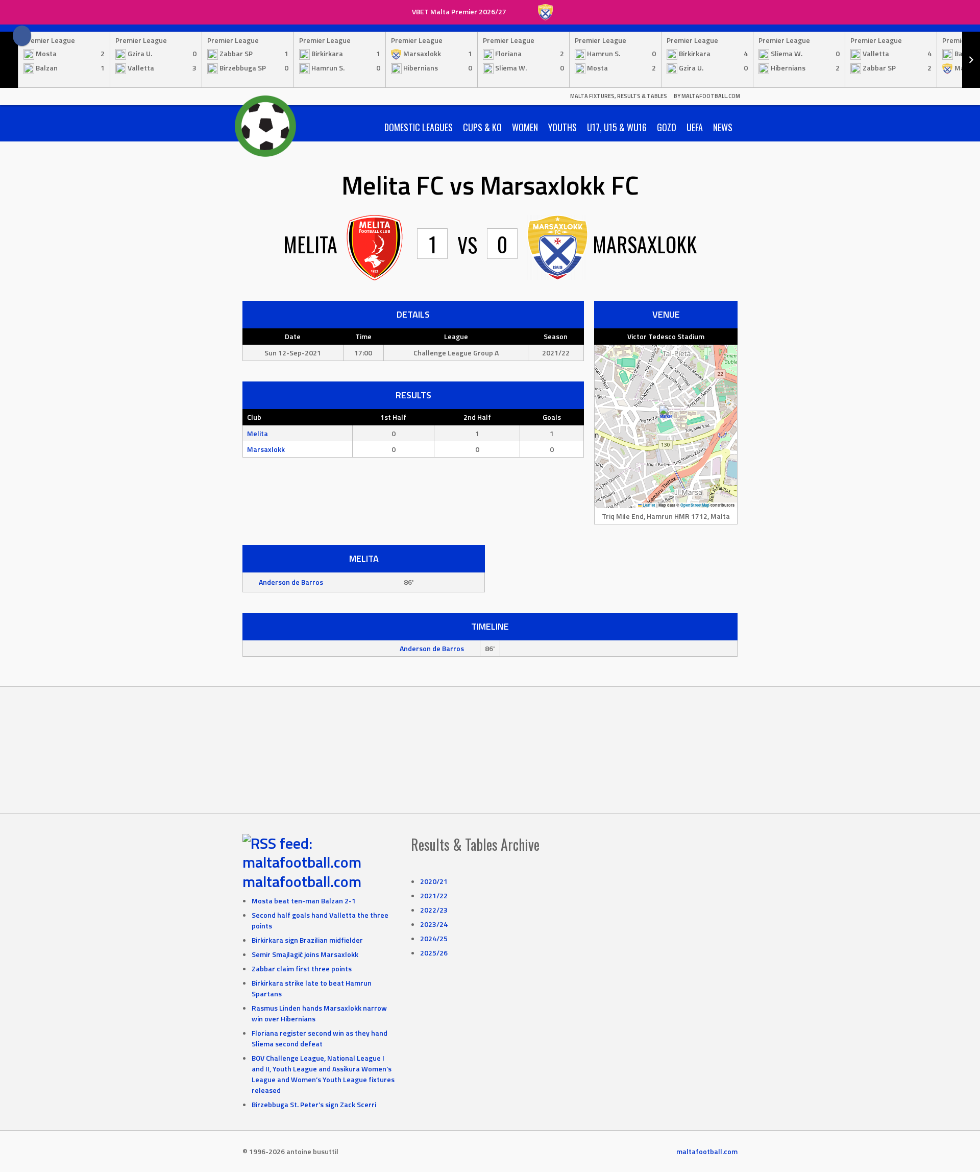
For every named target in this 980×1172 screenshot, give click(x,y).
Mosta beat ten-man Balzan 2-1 (304, 900)
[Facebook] (22, 36)
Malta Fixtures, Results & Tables (618, 96)
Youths (562, 127)
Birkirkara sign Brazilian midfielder (307, 940)
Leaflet (648, 505)
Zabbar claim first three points (302, 968)
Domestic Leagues (418, 127)
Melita (257, 433)
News (722, 127)
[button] (665, 415)
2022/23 (434, 909)
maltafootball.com (301, 881)
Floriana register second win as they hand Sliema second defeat (319, 1038)
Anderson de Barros (291, 582)
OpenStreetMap (694, 505)
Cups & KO (482, 127)
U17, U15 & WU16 (617, 127)
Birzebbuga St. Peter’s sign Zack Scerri (314, 1104)
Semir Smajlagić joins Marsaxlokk (305, 954)
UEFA (695, 127)
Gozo (666, 127)
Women (525, 127)
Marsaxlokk (266, 449)
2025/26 (434, 952)
